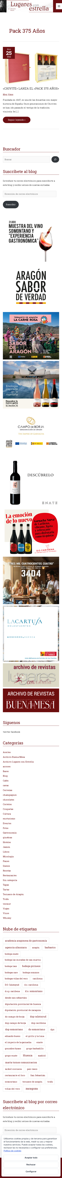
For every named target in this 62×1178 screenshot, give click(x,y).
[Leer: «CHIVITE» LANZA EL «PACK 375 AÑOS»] (31, 66)
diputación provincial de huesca (23, 1004)
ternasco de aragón (32, 1081)
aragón (36, 947)
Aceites (7, 752)
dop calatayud (38, 1016)
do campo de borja (15, 1016)
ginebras (7, 837)
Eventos (7, 823)
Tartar (6, 889)
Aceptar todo (31, 1157)
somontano (11, 1081)
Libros (6, 851)
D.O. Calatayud (12, 984)
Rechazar (31, 1164)
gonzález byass (13, 1048)
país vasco (32, 1069)
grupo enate (11, 1055)
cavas (6, 785)
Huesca (27, 1055)
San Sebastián (37, 1075)
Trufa (6, 899)
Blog (5, 94)
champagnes (10, 795)
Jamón (6, 847)
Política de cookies (12, 1150)
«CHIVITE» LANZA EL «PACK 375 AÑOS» (31, 88)
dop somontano (14, 1029)
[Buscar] (55, 159)
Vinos (10, 94)
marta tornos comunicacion (21, 1062)
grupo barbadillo (35, 1048)
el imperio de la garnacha (18, 1042)
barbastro (50, 947)
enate (39, 1042)
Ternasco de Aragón (13, 894)
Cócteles (7, 804)
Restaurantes (10, 875)
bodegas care (11, 972)
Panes (6, 861)
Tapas (6, 884)
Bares (6, 771)
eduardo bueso (12, 1036)
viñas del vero (12, 1088)
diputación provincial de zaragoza (23, 1010)
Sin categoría (10, 880)
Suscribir (11, 204)
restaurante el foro (15, 1075)
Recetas (7, 870)
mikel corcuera (13, 1068)
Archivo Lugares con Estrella (18, 761)
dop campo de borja (15, 1022)
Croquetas (8, 809)
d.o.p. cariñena (12, 991)
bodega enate (11, 954)
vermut (7, 903)
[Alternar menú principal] (59, 6)
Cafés (6, 780)
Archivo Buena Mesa (14, 757)
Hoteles (7, 842)
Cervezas (7, 790)
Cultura (7, 813)
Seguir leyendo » (16, 119)
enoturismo (9, 818)
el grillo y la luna (35, 1036)
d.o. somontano (33, 991)
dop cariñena (38, 1022)
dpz (52, 1029)
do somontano (36, 1029)
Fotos (5, 828)
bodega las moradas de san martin (23, 959)
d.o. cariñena (31, 984)
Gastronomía (9, 832)
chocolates (8, 799)
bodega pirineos (31, 966)
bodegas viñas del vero (16, 978)
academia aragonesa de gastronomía (26, 940)
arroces (7, 766)
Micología (8, 856)
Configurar (31, 1171)
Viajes (6, 908)
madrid (42, 1055)
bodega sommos (31, 972)
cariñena (37, 978)
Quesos (6, 866)
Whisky (7, 918)
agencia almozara (16, 947)
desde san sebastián (16, 997)
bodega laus (11, 966)
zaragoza (32, 1088)
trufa (50, 1081)
